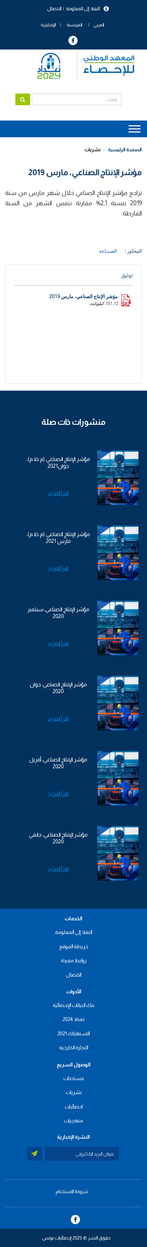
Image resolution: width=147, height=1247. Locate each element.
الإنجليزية (48, 24)
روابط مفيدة (73, 960)
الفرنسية (74, 24)
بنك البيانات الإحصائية (73, 1005)
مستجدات (73, 1078)
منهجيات (73, 1120)
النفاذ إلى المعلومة (83, 8)
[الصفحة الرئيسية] (82, 66)
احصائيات (74, 1106)
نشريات (92, 149)
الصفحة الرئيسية (125, 149)
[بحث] (22, 99)
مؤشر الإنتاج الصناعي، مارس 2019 (83, 296)
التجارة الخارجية (73, 1047)
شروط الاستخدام (72, 1191)
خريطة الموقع (73, 946)
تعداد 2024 (73, 1019)
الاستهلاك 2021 (73, 1033)
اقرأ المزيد (58, 493)
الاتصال (54, 8)
